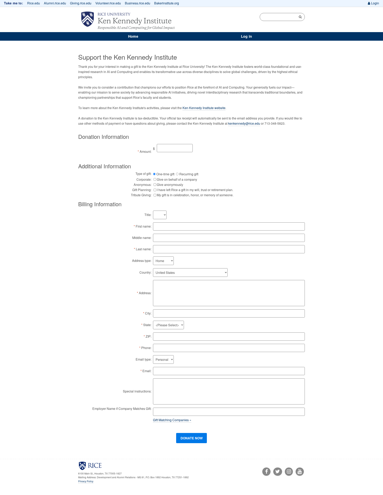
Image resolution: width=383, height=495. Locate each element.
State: (147, 324)
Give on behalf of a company (177, 179)
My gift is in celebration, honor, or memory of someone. (195, 195)
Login (375, 3)
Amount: (145, 151)
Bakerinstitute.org (166, 3)
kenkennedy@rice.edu (244, 123)
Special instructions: (137, 391)
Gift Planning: (141, 189)
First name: (143, 226)
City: (148, 313)
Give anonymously (170, 184)
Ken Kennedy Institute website (204, 108)
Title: (147, 214)
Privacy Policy (85, 481)
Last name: (143, 249)
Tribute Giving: (141, 195)
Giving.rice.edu (80, 3)
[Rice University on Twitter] (277, 472)
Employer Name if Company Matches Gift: (121, 408)
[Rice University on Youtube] (300, 472)
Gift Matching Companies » (172, 420)
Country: (145, 272)
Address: (145, 293)
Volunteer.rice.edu (108, 3)
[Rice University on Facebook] (266, 472)
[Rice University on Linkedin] (289, 472)
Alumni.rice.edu (55, 3)
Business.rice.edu (137, 3)
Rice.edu (33, 3)
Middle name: (141, 237)
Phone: (146, 347)
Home (133, 36)
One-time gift (165, 174)
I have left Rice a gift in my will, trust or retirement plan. (195, 189)
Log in (246, 36)
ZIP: (148, 336)
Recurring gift (188, 174)
